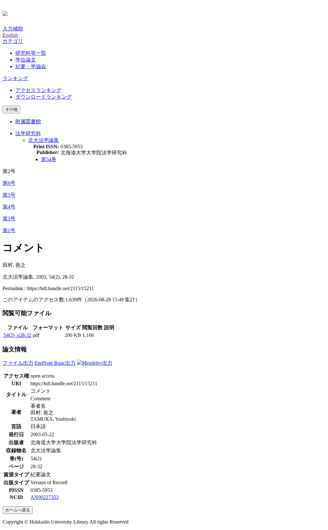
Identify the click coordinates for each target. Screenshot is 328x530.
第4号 (9, 206)
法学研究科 (28, 133)
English (10, 35)
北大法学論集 (43, 140)
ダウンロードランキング (43, 97)
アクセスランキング (38, 90)
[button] (13, 41)
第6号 (9, 183)
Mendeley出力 (97, 363)
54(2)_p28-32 (17, 335)
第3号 (9, 218)
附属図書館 (28, 121)
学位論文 (25, 59)
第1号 (9, 230)
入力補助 (13, 28)
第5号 (9, 195)
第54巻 (48, 159)
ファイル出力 (18, 363)
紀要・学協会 (30, 66)
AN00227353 (44, 497)
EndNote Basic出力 (55, 363)
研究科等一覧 (30, 53)
